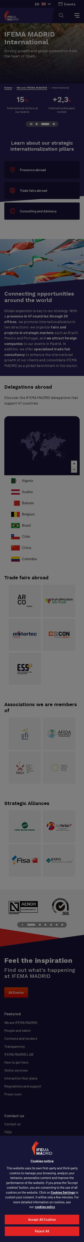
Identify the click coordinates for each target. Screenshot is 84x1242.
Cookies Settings (63, 1192)
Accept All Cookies (42, 1219)
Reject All (42, 1231)
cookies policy (45, 1207)
